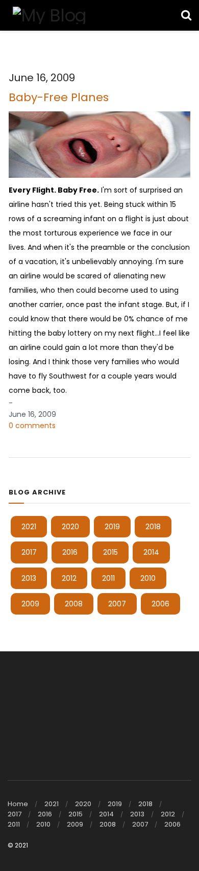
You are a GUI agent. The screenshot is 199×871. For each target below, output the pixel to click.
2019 (112, 527)
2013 (28, 578)
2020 (70, 527)
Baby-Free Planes (59, 97)
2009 (30, 604)
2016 (70, 552)
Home (18, 804)
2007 (117, 604)
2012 (69, 578)
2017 (29, 552)
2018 (153, 527)
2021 (28, 527)
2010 (148, 578)
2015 (110, 552)
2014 (151, 552)
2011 (108, 578)
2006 (160, 604)
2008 (74, 604)
